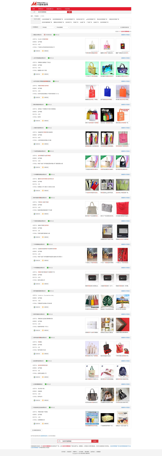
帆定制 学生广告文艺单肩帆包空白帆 (92, 356)
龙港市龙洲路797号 (42, 373)
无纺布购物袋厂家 (104, 22)
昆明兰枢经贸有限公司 (38, 104)
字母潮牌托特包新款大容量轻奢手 (107, 402)
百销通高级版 (49, 34)
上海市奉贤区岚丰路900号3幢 (44, 140)
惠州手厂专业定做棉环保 (92, 216)
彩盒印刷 (51, 132)
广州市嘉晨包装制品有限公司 (39, 174)
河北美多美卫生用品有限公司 (39, 407)
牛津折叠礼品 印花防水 (122, 356)
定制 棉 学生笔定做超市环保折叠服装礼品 (107, 379)
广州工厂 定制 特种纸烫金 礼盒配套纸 (107, 262)
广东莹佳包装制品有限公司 (39, 221)
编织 (39, 179)
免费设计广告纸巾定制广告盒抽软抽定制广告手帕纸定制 (122, 425)
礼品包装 (44, 318)
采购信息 (40, 9)
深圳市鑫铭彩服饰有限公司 (39, 291)
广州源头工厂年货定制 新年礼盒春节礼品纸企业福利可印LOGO (122, 262)
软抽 (42, 412)
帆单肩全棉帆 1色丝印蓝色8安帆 (122, 169)
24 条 (39, 254)
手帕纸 (39, 412)
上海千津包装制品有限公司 (39, 58)
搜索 (69, 12)
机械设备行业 (49, 9)
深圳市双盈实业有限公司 (38, 314)
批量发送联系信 (125, 27)
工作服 (43, 39)
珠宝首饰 (44, 248)
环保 (39, 85)
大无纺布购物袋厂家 (46, 19)
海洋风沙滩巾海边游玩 (121, 309)
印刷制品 (40, 62)
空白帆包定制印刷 (92, 309)
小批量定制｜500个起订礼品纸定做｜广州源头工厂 (107, 286)
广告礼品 (48, 62)
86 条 (39, 137)
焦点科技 (83, 453)
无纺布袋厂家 (68, 22)
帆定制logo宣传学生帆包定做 (107, 192)
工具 (43, 202)
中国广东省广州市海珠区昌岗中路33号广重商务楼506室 (50, 163)
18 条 (39, 394)
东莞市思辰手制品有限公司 (39, 337)
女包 (39, 388)
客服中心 (75, 451)
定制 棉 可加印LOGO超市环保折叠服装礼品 (92, 379)
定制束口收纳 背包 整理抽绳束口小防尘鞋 (122, 379)
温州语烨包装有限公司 (38, 361)
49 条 (39, 114)
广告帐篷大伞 (45, 109)
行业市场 (67, 9)
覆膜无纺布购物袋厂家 (59, 22)
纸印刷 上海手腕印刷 (92, 146)
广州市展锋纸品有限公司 (38, 244)
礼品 (45, 155)
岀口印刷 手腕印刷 (107, 146)
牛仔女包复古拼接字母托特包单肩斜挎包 (122, 402)
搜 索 (94, 441)
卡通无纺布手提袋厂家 (114, 19)
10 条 (39, 417)
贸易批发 (40, 391)
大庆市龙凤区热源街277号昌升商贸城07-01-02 (48, 93)
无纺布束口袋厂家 (80, 19)
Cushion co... (41, 295)
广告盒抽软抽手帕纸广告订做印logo (107, 425)
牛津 (40, 202)
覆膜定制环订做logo (92, 425)
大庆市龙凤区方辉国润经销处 (42, 81)
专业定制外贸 (52, 248)
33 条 (39, 324)
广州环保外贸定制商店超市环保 (92, 192)
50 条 (39, 67)
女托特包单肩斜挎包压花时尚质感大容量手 (92, 402)
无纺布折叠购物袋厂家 (47, 22)
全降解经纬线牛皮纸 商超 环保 (107, 239)
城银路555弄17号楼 (42, 70)
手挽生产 (45, 272)
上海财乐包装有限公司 (38, 128)
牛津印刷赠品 (91, 53)
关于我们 (64, 451)
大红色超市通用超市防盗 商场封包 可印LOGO (122, 216)
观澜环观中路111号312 (43, 326)
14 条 (39, 300)
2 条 (39, 230)
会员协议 (93, 451)
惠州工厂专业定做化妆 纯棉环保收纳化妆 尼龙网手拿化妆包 (107, 216)
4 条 (39, 347)
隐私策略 (87, 451)
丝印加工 (40, 109)
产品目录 (36, 16)
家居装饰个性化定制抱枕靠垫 (107, 309)
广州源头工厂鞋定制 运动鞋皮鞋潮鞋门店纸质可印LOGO (92, 262)
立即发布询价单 (43, 436)
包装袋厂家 (96, 22)
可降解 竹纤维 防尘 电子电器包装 (122, 239)
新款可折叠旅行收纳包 (106, 356)
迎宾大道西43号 (41, 280)
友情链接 (98, 451)
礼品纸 (40, 248)
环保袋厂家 (75, 22)
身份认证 (57, 34)
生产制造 (40, 42)
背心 (51, 179)
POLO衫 (40, 39)
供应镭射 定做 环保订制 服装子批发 (107, 76)
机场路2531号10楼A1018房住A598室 (46, 187)
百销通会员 (35, 27)
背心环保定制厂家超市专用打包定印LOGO (122, 192)
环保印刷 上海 (122, 146)
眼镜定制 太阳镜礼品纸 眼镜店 (92, 286)
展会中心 (59, 9)
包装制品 (44, 62)
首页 (33, 9)
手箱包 (40, 342)
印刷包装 (40, 318)
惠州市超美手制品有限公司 (39, 197)
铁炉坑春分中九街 (42, 350)
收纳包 (39, 225)
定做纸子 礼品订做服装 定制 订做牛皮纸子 (92, 332)
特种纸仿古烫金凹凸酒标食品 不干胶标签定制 (107, 332)
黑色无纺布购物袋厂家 (102, 19)
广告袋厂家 (89, 22)
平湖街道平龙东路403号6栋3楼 (45, 303)
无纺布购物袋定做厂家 (58, 19)
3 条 (39, 184)
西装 (41, 155)
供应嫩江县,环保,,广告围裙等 (122, 99)
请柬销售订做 (49, 318)
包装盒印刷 (40, 132)
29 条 (39, 91)
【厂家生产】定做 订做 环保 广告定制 (92, 76)
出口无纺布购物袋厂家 (69, 19)
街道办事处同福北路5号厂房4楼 (45, 210)
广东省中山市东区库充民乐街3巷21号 (46, 47)
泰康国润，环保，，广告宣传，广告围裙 (92, 99)
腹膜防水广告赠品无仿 (107, 53)
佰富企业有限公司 (37, 34)
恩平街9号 (40, 396)
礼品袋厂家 (82, 22)
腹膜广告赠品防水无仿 (122, 53)
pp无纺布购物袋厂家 (90, 19)
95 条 (39, 44)
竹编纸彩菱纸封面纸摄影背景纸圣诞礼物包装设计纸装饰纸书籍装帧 (122, 332)
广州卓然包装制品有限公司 (39, 151)
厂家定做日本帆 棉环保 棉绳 (92, 169)
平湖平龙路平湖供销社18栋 (44, 233)
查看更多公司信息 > (125, 34)
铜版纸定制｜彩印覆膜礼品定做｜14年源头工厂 (122, 286)
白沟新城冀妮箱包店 (37, 384)
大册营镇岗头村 (41, 420)
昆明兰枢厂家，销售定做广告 (122, 123)
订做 (40, 272)
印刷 (45, 132)
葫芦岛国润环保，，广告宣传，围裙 (107, 99)
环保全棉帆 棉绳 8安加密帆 (107, 169)
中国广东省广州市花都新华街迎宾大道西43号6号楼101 (50, 256)
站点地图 (81, 451)
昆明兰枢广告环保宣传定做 (107, 123)
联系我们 (69, 451)
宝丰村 (39, 117)
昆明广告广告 (91, 123)
